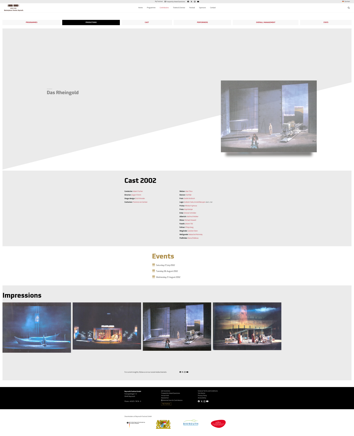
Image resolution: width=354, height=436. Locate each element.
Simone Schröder (190, 213)
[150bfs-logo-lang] (13, 8)
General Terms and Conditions (208, 391)
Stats (325, 22)
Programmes (31, 22)
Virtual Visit (165, 395)
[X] (191, 1)
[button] (349, 8)
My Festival (159, 1)
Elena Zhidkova (193, 238)
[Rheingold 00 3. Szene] (107, 326)
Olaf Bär (188, 195)
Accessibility (202, 398)
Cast (147, 22)
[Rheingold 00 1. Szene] (37, 327)
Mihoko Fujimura (191, 206)
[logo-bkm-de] (135, 424)
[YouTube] (198, 1)
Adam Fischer (138, 191)
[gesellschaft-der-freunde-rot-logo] (218, 424)
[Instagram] (195, 2)
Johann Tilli (189, 224)
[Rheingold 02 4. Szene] (177, 327)
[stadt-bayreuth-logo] (190, 422)
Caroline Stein (193, 231)
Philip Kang (189, 227)
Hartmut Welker (192, 217)
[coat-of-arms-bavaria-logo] (163, 424)
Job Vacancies (165, 391)
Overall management (265, 22)
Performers (202, 22)
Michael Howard (190, 220)
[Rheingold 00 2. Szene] (247, 326)
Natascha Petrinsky (195, 234)
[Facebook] (188, 1)
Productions (91, 22)
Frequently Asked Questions (175, 1)
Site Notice (201, 393)
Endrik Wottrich (189, 198)
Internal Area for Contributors (173, 400)
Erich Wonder (140, 198)
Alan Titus (188, 191)
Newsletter (165, 398)
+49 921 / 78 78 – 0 (135, 401)
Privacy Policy (202, 395)
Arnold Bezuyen (199, 202)
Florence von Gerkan (140, 202)
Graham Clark (189, 202)
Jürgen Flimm (136, 195)
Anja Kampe (188, 209)
